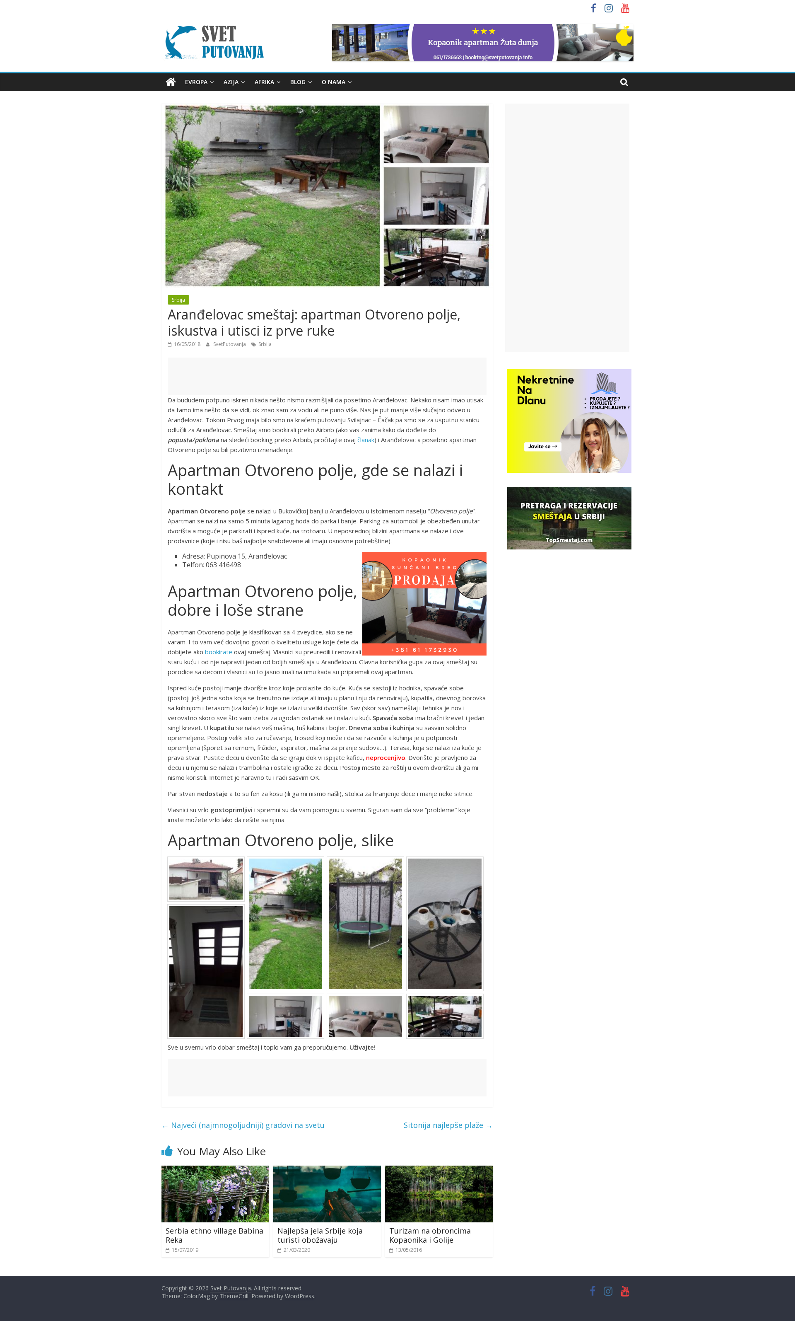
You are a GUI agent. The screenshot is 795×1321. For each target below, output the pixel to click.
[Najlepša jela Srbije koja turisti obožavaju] (327, 1170)
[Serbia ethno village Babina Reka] (215, 1170)
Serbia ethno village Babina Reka (214, 1235)
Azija (231, 82)
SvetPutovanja (230, 344)
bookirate (218, 652)
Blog (298, 82)
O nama (333, 82)
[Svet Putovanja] (170, 82)
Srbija (178, 299)
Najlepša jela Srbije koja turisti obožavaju (320, 1235)
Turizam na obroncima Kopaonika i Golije (430, 1235)
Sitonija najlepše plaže (448, 1125)
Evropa (196, 82)
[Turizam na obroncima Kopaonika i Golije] (439, 1170)
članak (365, 439)
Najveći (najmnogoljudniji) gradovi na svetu (243, 1125)
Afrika (264, 82)
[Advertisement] (327, 376)
